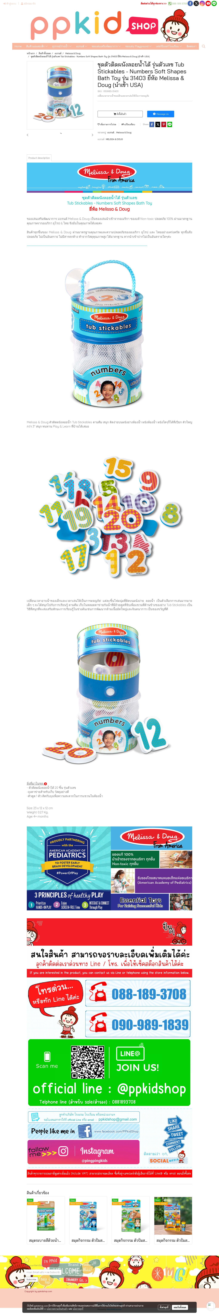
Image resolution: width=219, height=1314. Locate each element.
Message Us (162, 114)
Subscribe (31, 1279)
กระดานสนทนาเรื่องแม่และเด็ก (84, 1275)
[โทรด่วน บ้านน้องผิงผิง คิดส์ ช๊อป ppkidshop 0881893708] (109, 992)
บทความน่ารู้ (75, 1284)
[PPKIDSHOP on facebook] (109, 1131)
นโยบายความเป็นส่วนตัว (57, 1308)
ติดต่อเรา (192, 46)
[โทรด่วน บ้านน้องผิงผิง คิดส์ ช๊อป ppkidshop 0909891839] (109, 1023)
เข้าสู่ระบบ (11, 3)
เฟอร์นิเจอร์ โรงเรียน (168, 46)
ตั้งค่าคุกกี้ (164, 1307)
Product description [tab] (39, 157)
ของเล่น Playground (137, 46)
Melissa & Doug (123, 132)
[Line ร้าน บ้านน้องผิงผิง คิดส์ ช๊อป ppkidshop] (109, 1074)
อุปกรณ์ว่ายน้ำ (60, 46)
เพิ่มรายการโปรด (108, 124)
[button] (203, 46)
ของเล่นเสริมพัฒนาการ (105, 46)
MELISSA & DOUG (114, 139)
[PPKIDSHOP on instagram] (109, 1153)
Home (18, 46)
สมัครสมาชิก (29, 3)
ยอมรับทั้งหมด (180, 1307)
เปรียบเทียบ (129, 124)
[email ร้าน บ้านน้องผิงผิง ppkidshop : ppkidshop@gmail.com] (109, 1116)
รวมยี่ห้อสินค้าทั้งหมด (79, 1271)
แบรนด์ (80, 46)
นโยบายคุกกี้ (78, 1308)
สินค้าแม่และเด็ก (35, 46)
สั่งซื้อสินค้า (121, 114)
